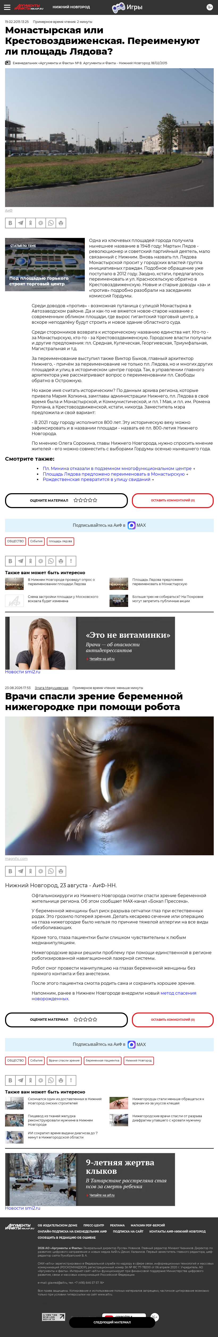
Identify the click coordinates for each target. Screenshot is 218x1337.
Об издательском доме (57, 1225)
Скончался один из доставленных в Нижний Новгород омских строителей (65, 1101)
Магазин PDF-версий (148, 1225)
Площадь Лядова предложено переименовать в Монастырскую (114, 474)
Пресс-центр (93, 1225)
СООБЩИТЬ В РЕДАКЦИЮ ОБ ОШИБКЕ (67, 1237)
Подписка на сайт (128, 1231)
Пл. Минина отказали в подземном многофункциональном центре (117, 468)
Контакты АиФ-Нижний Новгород (177, 1231)
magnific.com (16, 859)
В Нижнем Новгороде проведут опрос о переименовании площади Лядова (61, 582)
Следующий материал (112, 1322)
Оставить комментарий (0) (173, 500)
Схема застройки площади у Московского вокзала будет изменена (63, 599)
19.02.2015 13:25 (17, 22)
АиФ (8, 210)
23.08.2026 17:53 (18, 688)
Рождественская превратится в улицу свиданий (96, 479)
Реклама (117, 1225)
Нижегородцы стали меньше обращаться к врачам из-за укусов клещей (168, 1101)
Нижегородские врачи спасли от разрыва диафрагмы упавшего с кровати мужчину (167, 1118)
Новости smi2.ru (22, 671)
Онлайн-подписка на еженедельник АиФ (72, 1231)
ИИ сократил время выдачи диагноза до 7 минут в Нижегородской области (63, 1135)
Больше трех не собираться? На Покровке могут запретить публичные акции (167, 599)
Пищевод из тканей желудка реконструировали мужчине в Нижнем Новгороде (60, 1120)
